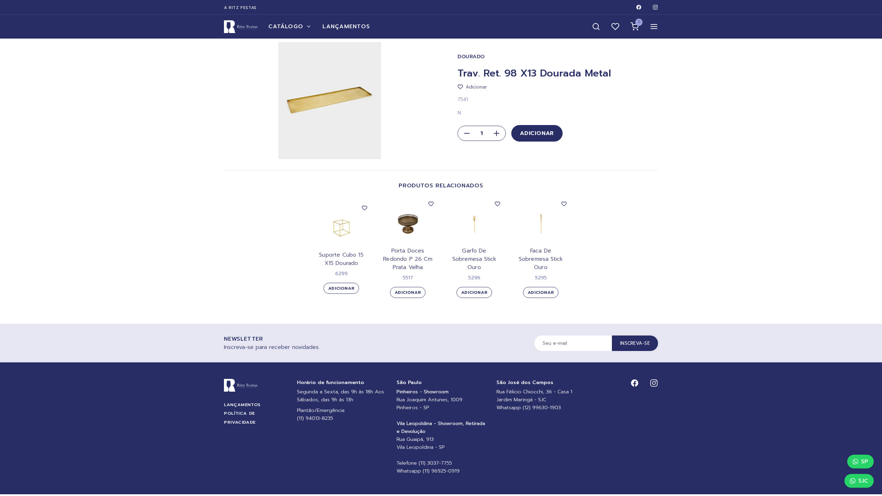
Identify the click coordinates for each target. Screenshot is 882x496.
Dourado (471, 56)
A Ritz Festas (240, 7)
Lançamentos (346, 26)
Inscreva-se (635, 343)
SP (864, 461)
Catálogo (285, 26)
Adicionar (537, 133)
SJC (863, 481)
